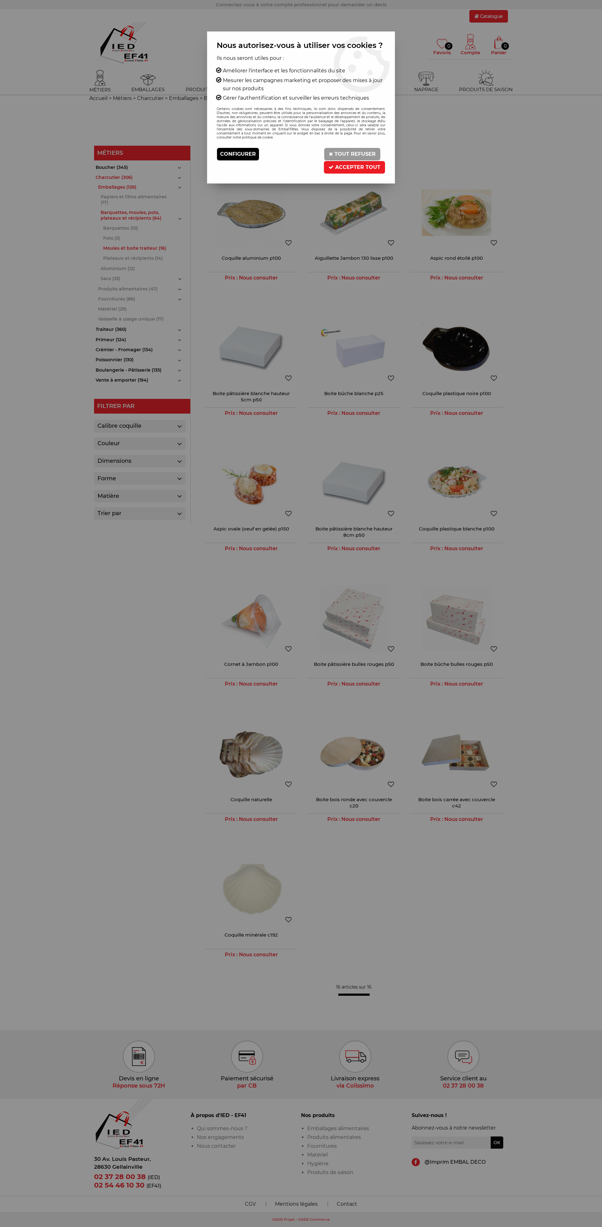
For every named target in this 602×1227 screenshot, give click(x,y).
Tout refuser (354, 154)
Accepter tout (357, 167)
